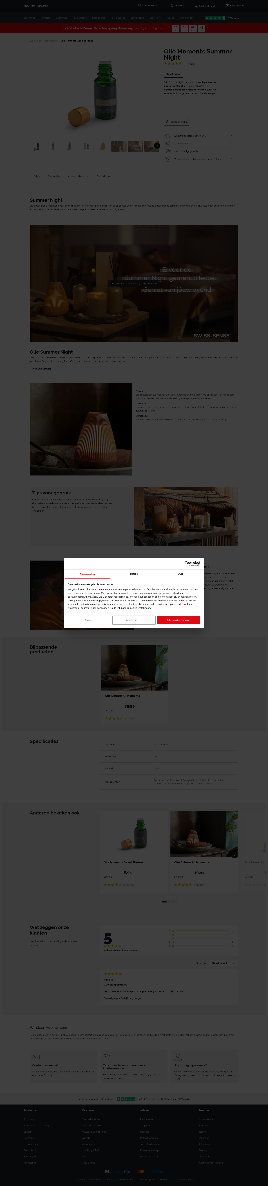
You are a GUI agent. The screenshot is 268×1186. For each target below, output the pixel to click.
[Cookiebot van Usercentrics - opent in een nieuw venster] (186, 563)
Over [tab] (180, 573)
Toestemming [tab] (87, 574)
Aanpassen (132, 620)
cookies (187, 604)
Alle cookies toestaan (178, 620)
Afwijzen (89, 620)
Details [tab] (134, 573)
